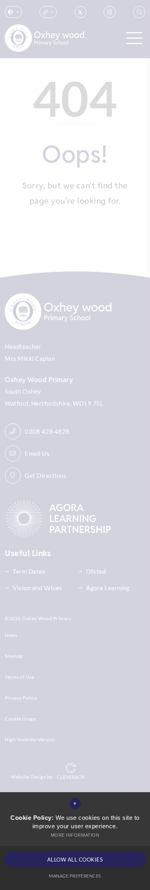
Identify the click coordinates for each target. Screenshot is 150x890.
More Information (75, 835)
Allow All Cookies (75, 859)
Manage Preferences (75, 875)
